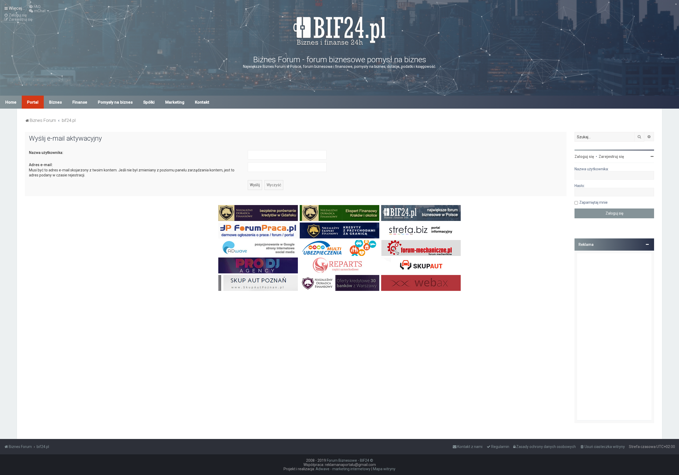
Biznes (55, 102)
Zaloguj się (584, 156)
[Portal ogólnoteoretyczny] (421, 230)
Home (10, 102)
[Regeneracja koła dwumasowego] (339, 265)
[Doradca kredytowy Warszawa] (339, 283)
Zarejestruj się (611, 156)
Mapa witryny (384, 469)
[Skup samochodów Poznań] (258, 283)
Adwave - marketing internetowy (343, 469)
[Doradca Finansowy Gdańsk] (258, 213)
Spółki (149, 102)
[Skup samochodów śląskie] (421, 265)
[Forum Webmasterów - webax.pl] (421, 283)
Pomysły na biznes (115, 102)
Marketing (174, 102)
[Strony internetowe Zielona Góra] (258, 248)
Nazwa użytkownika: (46, 152)
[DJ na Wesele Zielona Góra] (258, 265)
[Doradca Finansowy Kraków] (339, 213)
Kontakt (202, 102)
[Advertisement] (614, 336)
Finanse (79, 102)
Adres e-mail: (41, 165)
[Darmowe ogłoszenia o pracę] (258, 230)
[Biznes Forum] (339, 30)
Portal (32, 102)
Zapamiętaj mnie (593, 202)
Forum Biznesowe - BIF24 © (350, 460)
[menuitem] (35, 7)
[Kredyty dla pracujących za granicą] (339, 230)
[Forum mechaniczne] (421, 248)
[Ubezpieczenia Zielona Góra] (339, 248)
